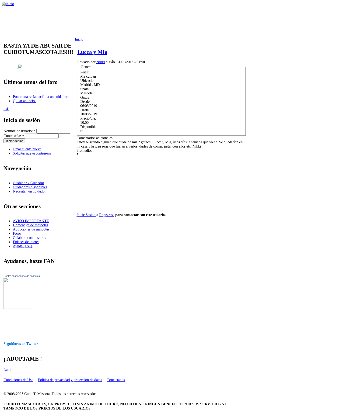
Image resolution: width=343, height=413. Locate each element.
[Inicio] (8, 4)
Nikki (100, 62)
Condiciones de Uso (18, 380)
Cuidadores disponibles (30, 187)
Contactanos (116, 380)
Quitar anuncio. (24, 101)
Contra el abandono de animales (22, 276)
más (6, 109)
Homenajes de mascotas (30, 225)
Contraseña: (14, 136)
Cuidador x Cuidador (28, 183)
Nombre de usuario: (19, 131)
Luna (7, 370)
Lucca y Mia (92, 52)
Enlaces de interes (26, 242)
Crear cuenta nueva (27, 149)
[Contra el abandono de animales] (18, 308)
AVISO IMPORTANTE (31, 221)
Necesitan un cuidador (29, 191)
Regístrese (106, 215)
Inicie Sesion (86, 215)
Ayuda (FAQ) (23, 246)
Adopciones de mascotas (31, 229)
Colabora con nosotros (29, 238)
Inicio (79, 39)
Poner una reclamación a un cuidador (40, 97)
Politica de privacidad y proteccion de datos (70, 380)
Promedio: (84, 150)
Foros (17, 233)
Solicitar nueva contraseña (32, 153)
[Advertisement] (120, 22)
